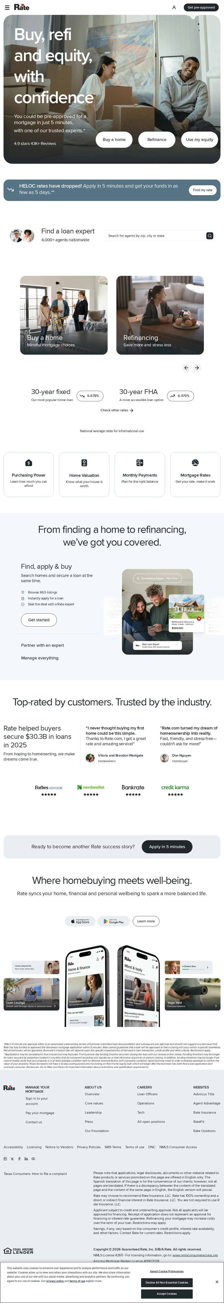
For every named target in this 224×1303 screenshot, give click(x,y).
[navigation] (64, 315)
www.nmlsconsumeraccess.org (195, 1255)
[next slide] (196, 367)
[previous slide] (186, 367)
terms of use (77, 1281)
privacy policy (55, 1281)
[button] (7, 7)
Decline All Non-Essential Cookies (167, 1282)
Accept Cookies (167, 1294)
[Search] (209, 235)
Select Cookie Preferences (167, 1271)
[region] (112, 1282)
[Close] (217, 1282)
